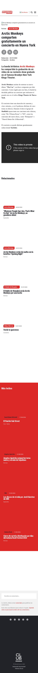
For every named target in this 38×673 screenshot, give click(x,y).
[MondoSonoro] (7, 12)
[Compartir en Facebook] (3, 52)
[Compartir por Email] (15, 52)
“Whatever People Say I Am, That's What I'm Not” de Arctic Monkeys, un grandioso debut (18, 213)
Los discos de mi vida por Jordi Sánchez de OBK (19, 498)
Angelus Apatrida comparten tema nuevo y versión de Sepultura (16, 459)
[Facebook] (15, 620)
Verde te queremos (11, 330)
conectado (19, 603)
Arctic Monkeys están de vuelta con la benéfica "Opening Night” (18, 253)
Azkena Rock (8, 532)
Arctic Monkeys (13, 28)
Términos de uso (19, 668)
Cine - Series (6, 424)
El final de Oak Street (11, 421)
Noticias (5, 257)
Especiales (6, 218)
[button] (23, 12)
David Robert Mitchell (10, 417)
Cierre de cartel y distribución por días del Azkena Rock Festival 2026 (18, 537)
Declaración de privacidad (19, 666)
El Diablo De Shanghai (10, 287)
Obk (5, 493)
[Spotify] (23, 620)
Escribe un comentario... (12, 596)
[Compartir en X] (9, 52)
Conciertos (6, 332)
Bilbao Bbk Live (8, 326)
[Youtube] (27, 620)
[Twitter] (11, 620)
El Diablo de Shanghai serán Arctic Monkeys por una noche (16, 292)
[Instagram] (19, 620)
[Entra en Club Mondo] (19, 657)
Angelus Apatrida (9, 454)
